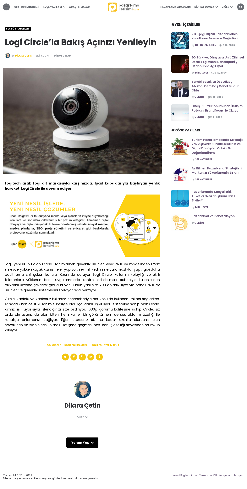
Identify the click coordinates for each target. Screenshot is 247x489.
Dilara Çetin (23, 55)
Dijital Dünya (204, 7)
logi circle (53, 345)
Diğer (225, 7)
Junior (200, 97)
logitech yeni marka (105, 345)
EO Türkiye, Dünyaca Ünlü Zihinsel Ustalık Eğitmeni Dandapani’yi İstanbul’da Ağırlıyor (218, 61)
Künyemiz (225, 475)
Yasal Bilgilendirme (185, 475)
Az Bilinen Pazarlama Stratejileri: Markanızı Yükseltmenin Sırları (217, 170)
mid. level (201, 72)
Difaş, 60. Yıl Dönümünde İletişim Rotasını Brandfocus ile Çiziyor (217, 108)
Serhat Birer (203, 159)
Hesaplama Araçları (175, 7)
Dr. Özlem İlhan (205, 45)
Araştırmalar (79, 7)
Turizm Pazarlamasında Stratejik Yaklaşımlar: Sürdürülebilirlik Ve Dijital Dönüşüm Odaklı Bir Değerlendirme (217, 146)
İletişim (238, 475)
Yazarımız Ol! (208, 475)
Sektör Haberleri (26, 7)
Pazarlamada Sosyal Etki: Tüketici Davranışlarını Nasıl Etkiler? (213, 196)
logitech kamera (76, 345)
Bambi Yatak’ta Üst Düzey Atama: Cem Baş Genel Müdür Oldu (215, 86)
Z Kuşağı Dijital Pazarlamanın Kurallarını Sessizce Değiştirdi (215, 36)
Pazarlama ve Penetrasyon (213, 216)
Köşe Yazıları (52, 7)
